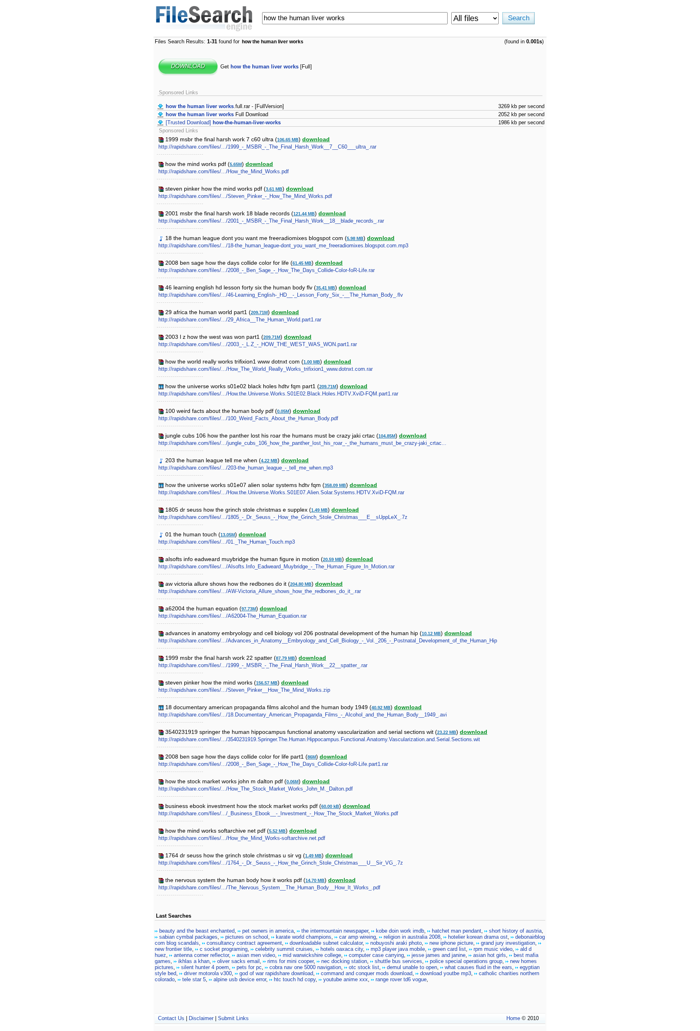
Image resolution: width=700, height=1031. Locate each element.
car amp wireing (357, 937)
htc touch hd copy (295, 979)
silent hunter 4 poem (205, 967)
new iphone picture (451, 943)
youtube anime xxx (345, 979)
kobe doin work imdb (400, 931)
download (316, 139)
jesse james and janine (438, 955)
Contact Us (171, 1018)
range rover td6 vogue (401, 979)
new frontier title (173, 949)
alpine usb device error (239, 979)
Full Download (217, 114)
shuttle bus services (398, 961)
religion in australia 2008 (412, 937)
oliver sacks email (238, 961)
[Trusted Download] (223, 122)
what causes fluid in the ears (478, 967)
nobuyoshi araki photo (396, 943)
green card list (449, 949)
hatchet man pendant (456, 931)
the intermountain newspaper (334, 931)
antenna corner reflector (201, 955)
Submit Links (233, 1018)
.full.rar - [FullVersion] (225, 106)
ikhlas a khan (193, 961)
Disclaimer (201, 1018)
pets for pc (249, 967)
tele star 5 (194, 979)
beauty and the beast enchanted (197, 931)
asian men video (256, 955)
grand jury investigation (508, 943)
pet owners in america (268, 931)
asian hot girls (489, 955)
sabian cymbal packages (188, 937)
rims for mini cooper (290, 961)
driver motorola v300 (208, 973)
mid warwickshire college (312, 955)
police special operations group (466, 961)
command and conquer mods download (366, 973)
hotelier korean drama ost (478, 937)
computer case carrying (376, 955)
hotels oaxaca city (341, 949)
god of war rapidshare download (276, 973)
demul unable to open (412, 967)
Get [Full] (266, 67)
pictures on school (246, 937)
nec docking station (344, 961)
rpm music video (493, 949)
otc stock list (364, 967)
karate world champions (303, 937)
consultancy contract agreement (244, 943)
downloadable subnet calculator (326, 943)
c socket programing (224, 949)
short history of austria (515, 931)
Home (513, 1018)
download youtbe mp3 (445, 973)
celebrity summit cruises (284, 949)
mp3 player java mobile (398, 949)
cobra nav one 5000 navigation (305, 967)
